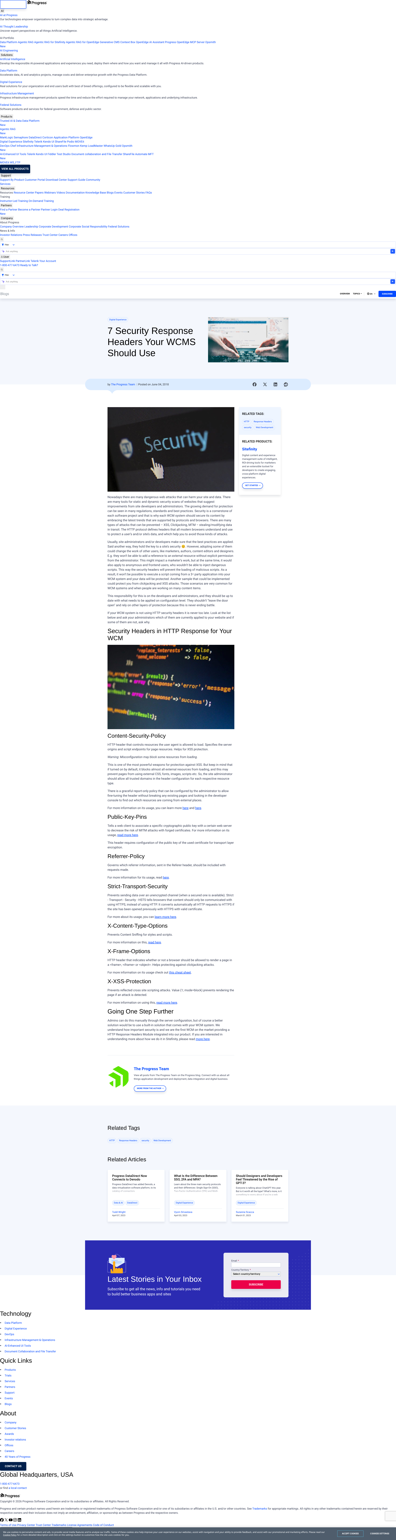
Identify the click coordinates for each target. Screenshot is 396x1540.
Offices (73, 235)
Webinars (50, 192)
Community (93, 179)
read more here (127, 835)
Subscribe (387, 294)
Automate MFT (77, 156)
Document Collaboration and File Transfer (30, 1351)
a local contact (18, 1488)
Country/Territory (240, 1270)
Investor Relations (11, 235)
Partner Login (49, 209)
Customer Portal (35, 179)
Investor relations (15, 1439)
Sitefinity (28, 141)
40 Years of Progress (17, 1456)
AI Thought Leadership (14, 26)
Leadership (31, 226)
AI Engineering (9, 50)
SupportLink (7, 261)
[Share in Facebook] (254, 384)
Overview (345, 294)
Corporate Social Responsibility (88, 226)
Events (118, 192)
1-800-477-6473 (9, 265)
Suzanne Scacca (245, 1212)
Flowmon (73, 145)
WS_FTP (15, 162)
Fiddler (52, 154)
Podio (70, 141)
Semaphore (21, 137)
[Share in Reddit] (285, 384)
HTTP (246, 421)
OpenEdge (86, 137)
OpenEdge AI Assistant (150, 42)
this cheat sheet (180, 972)
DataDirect (35, 137)
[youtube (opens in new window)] (11, 1521)
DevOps (5, 145)
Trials (8, 1375)
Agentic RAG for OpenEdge (82, 42)
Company (7, 218)
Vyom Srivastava (183, 1212)
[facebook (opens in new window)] (2, 1521)
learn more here (165, 917)
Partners (6, 205)
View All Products (15, 169)
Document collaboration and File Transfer (96, 154)
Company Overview (12, 226)
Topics (356, 294)
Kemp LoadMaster (91, 145)
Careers (63, 235)
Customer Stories (134, 192)
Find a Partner (8, 209)
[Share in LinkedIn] (275, 384)
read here (154, 942)
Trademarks (259, 1508)
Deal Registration (39, 211)
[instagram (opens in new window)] (15, 1521)
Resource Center (24, 192)
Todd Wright (118, 1212)
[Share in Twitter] (265, 384)
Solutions (7, 55)
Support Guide (76, 179)
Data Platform (8, 42)
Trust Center (50, 235)
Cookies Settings (379, 1533)
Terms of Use (8, 1525)
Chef (13, 145)
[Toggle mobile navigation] (2, 287)
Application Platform (66, 137)
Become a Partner (29, 209)
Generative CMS (110, 42)
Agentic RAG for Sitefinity (49, 42)
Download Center (56, 179)
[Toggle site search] (2, 269)
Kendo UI (48, 141)
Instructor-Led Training (14, 201)
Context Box (127, 42)
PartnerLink (23, 261)
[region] (198, 1533)
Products (6, 116)
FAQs (148, 192)
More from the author (149, 1088)
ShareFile (60, 141)
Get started (251, 485)
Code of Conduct (103, 1525)
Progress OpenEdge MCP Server (184, 42)
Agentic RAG (26, 42)
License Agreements (79, 1525)
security (248, 427)
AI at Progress (8, 15)
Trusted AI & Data (11, 120)
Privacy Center (26, 1525)
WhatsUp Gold (112, 145)
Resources (7, 188)
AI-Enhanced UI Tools (13, 154)
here (186, 808)
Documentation (75, 192)
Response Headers (263, 421)
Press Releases (32, 235)
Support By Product (12, 179)
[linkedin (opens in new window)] (19, 1521)
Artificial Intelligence (12, 59)
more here (203, 1039)
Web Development (264, 427)
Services (5, 184)
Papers (39, 192)
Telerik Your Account (43, 261)
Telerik (38, 141)
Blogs (110, 192)
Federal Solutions (10, 105)
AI (2, 11)
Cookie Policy (9, 1535)
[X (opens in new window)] (6, 1521)
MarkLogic (6, 137)
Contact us (13, 1466)
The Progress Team (123, 384)
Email (234, 1261)
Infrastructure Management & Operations (42, 145)
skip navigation (13, 4)
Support (6, 175)
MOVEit (79, 141)
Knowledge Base (95, 192)
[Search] (2, 239)
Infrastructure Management (17, 93)
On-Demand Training (41, 201)
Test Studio (64, 154)
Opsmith (108, 44)
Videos (60, 192)
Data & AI (118, 1203)
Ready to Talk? (29, 265)
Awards (9, 1434)
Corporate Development (53, 226)
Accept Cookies (350, 1533)
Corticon (47, 137)
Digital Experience (11, 82)
